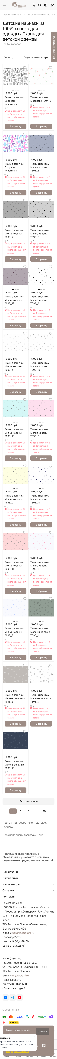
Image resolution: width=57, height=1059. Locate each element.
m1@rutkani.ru (20, 975)
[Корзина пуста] (52, 4)
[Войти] (45, 4)
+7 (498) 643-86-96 (12, 903)
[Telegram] (13, 997)
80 (44, 811)
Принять (42, 1031)
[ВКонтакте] (6, 997)
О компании (10, 878)
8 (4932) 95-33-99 (12, 958)
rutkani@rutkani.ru (22, 933)
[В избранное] (24, 67)
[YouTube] (19, 997)
